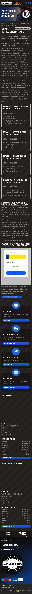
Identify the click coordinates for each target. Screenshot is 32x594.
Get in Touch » (9, 387)
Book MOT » (8, 320)
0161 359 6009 (18, 291)
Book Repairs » (9, 364)
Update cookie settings (8, 587)
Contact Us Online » (10, 297)
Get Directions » (9, 458)
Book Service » (9, 343)
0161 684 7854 (6, 503)
